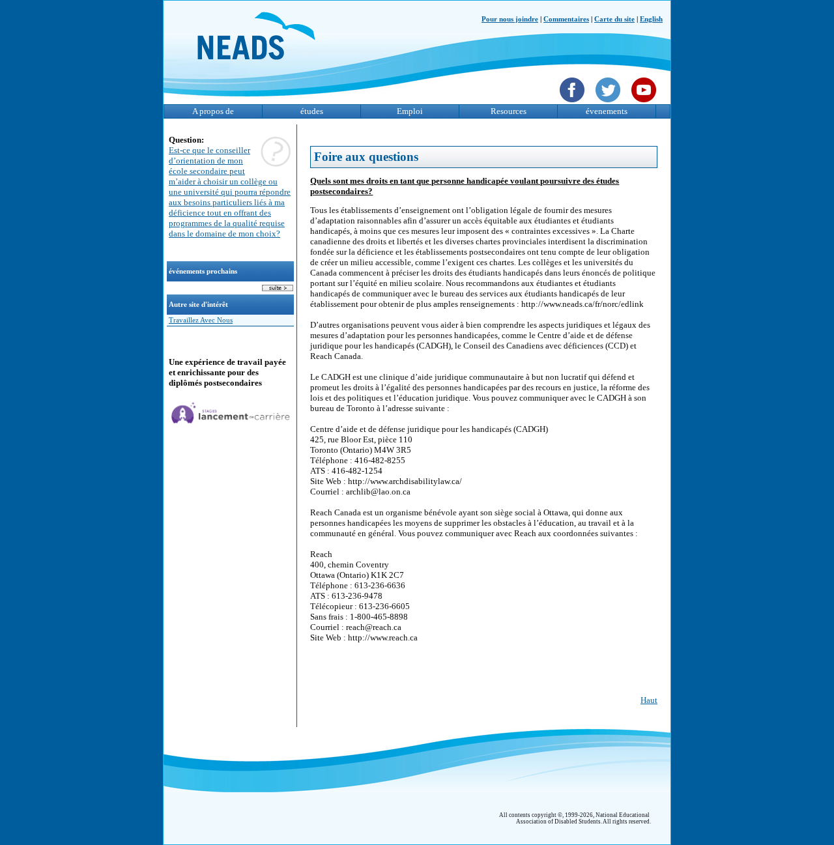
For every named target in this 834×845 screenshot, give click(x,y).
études (311, 111)
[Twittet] (609, 103)
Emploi (410, 111)
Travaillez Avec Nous (201, 320)
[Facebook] (573, 103)
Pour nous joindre (510, 19)
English (651, 19)
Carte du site (614, 19)
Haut (648, 700)
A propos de (213, 111)
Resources (508, 111)
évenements (606, 111)
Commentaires (566, 19)
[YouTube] (645, 103)
